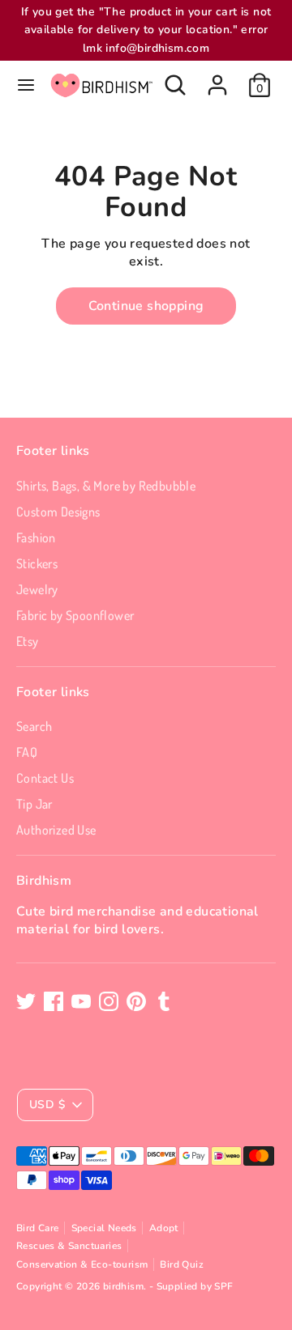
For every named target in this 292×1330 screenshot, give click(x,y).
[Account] (217, 78)
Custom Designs (58, 512)
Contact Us (45, 778)
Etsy (27, 641)
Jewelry (37, 589)
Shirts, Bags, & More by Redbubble (105, 486)
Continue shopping (146, 306)
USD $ (47, 1104)
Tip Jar (34, 804)
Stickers (37, 563)
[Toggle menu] (26, 85)
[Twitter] (26, 1001)
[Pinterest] (136, 1001)
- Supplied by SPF (191, 1286)
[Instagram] (108, 1001)
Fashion (36, 537)
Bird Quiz (182, 1264)
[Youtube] (81, 1001)
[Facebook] (53, 1001)
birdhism (123, 1286)
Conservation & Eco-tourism (82, 1264)
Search (34, 726)
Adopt (163, 1228)
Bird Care (37, 1228)
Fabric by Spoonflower (75, 615)
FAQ (26, 752)
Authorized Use (56, 830)
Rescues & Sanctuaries (69, 1245)
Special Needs (104, 1228)
